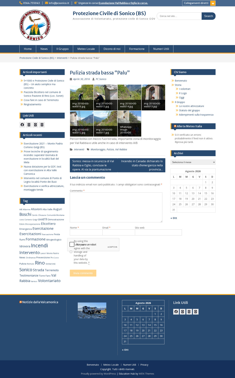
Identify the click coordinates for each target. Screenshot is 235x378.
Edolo (22, 224)
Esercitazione (43, 228)
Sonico (25, 269)
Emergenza (25, 228)
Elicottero (48, 224)
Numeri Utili (161, 49)
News (44, 49)
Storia (178, 85)
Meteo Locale (86, 49)
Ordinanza (31, 257)
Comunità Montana (55, 215)
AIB (20, 209)
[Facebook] (22, 125)
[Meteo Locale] (35, 125)
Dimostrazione (56, 219)
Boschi (25, 214)
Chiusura (42, 215)
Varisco (34, 281)
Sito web (140, 227)
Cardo (35, 215)
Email (106, 227)
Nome (74, 227)
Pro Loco (55, 257)
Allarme (26, 209)
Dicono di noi (112, 49)
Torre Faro (45, 275)
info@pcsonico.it (59, 3)
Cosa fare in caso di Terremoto (41, 100)
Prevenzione (43, 257)
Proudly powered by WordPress (98, 373)
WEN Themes (146, 373)
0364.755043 (31, 3)
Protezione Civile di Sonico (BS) (109, 13)
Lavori (43, 253)
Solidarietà (50, 264)
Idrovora (24, 246)
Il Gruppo (62, 49)
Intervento (29, 252)
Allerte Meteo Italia (189, 126)
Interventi (62, 58)
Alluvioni (36, 209)
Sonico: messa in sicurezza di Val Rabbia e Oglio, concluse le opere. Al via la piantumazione (93, 165)
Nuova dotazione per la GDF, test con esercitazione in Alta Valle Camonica (42, 170)
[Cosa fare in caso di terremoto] (29, 125)
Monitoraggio (98, 149)
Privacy (144, 365)
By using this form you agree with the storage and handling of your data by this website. (82, 251)
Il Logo (183, 93)
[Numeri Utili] (42, 125)
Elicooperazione (32, 224)
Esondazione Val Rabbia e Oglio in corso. (123, 3)
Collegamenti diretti (196, 3)
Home (28, 49)
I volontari (184, 88)
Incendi (39, 245)
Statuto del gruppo (189, 110)
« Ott (173, 218)
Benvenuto (181, 80)
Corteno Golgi (30, 219)
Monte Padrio (53, 253)
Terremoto (52, 270)
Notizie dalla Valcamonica (40, 302)
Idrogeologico (53, 239)
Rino (40, 262)
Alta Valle (47, 209)
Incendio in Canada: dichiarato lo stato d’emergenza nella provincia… (142, 165)
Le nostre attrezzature (191, 106)
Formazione (137, 49)
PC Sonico (101, 79)
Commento (77, 190)
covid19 (42, 219)
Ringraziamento (32, 104)
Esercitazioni (30, 233)
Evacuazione (47, 234)
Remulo (30, 264)
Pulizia (110, 149)
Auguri (57, 209)
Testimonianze (28, 275)
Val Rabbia (121, 149)
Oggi (181, 97)
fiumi (22, 239)
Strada (38, 269)
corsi (21, 219)
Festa (57, 234)
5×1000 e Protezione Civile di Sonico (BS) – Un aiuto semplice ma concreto (44, 84)
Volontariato (49, 280)
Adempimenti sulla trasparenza (196, 114)
